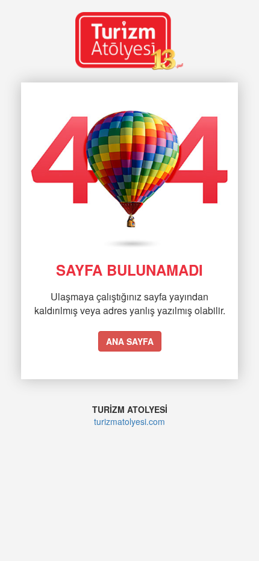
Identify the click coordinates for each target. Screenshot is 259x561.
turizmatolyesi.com (129, 421)
